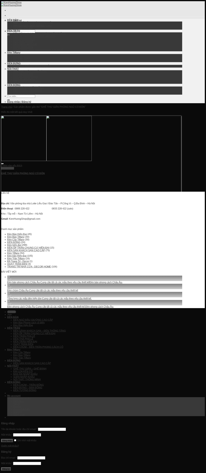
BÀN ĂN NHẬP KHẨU (25, 77)
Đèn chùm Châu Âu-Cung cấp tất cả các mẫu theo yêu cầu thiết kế (42, 290)
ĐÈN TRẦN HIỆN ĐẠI (25, 44)
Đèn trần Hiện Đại (17, 256)
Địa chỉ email (9, 457)
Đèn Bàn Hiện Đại (23, 28)
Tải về (16, 404)
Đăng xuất (18, 414)
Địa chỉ (17, 406)
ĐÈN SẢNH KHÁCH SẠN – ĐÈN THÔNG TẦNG (39, 33)
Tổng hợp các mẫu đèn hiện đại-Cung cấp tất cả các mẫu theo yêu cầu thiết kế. (49, 298)
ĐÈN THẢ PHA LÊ (23, 41)
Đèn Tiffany (13, 52)
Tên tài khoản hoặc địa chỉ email (19, 429)
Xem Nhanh (7, 168)
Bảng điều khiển (22, 398)
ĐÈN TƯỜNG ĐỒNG (24, 93)
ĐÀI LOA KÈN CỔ (23, 74)
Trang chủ (6, 107)
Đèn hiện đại (14, 245)
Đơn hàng (18, 401)
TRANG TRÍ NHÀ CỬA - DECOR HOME (29, 266)
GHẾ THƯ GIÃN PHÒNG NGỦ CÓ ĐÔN (23, 173)
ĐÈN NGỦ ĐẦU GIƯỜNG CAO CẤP (33, 23)
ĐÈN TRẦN (13, 31)
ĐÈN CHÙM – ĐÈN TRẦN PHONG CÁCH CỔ (38, 50)
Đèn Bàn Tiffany (21, 58)
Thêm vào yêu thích (11, 165)
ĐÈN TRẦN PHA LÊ (24, 39)
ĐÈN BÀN (13, 20)
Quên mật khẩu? (10, 446)
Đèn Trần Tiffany (22, 60)
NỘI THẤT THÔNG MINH (27, 82)
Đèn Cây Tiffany (21, 55)
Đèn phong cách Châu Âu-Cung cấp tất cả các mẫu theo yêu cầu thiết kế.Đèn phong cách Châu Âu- (60, 306)
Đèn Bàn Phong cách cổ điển (29, 25)
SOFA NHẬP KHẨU (24, 79)
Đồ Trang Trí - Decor (18, 261)
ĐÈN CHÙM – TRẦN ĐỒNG (28, 88)
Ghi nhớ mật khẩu (26, 440)
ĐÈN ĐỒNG (13, 85)
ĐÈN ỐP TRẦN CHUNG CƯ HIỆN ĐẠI (34, 36)
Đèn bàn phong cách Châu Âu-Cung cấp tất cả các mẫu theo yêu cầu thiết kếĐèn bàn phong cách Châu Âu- (65, 282)
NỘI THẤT (13, 69)
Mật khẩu (7, 434)
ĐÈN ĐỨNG (14, 63)
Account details (21, 409)
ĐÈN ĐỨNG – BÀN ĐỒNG (27, 90)
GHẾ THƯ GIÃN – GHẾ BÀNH (29, 71)
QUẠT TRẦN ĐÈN (23, 47)
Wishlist (17, 412)
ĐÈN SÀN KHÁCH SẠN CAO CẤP (32, 66)
